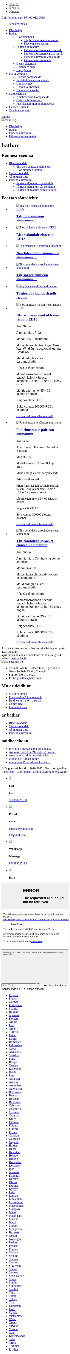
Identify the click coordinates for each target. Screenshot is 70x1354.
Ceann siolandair (26, 63)
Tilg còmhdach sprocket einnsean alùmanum (34, 543)
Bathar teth (7, 771)
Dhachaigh (15, 30)
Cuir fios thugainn (19, 110)
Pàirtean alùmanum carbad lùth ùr (43, 53)
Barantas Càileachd (27, 90)
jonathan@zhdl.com (29, 678)
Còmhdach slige (25, 66)
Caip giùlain (23, 70)
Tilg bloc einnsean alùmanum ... (30, 218)
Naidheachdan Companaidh (32, 97)
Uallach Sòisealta (19, 107)
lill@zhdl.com (17, 835)
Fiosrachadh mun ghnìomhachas (35, 103)
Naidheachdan (17, 93)
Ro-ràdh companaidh (28, 77)
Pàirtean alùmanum (27, 46)
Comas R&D (24, 83)
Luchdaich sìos (18, 707)
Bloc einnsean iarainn (36, 43)
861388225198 (18, 800)
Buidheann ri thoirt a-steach (25, 700)
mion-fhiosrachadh (42, 416)
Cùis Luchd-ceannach (29, 100)
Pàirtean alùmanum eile (37, 60)
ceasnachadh (23, 416)
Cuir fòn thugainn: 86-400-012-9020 (23, 17)
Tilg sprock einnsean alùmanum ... (32, 277)
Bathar (13, 33)
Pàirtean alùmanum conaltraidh (42, 56)
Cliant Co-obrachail (28, 87)
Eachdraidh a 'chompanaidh (32, 80)
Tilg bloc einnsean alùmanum (41, 40)
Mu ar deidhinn (18, 73)
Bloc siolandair (25, 36)
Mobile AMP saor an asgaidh (50, 771)
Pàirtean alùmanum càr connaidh (43, 50)
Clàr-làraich (24, 771)
